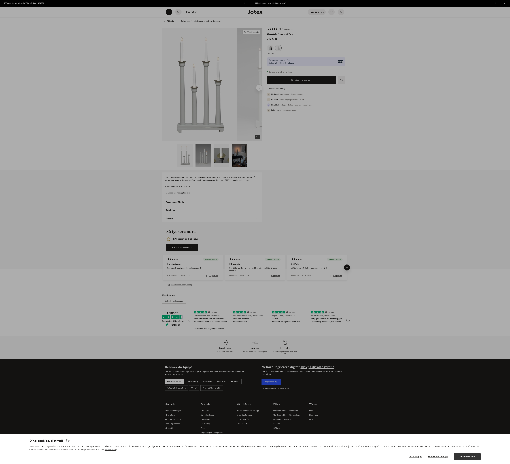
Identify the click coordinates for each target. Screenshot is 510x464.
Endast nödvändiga (438, 456)
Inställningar (415, 456)
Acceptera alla (467, 456)
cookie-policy (111, 449)
